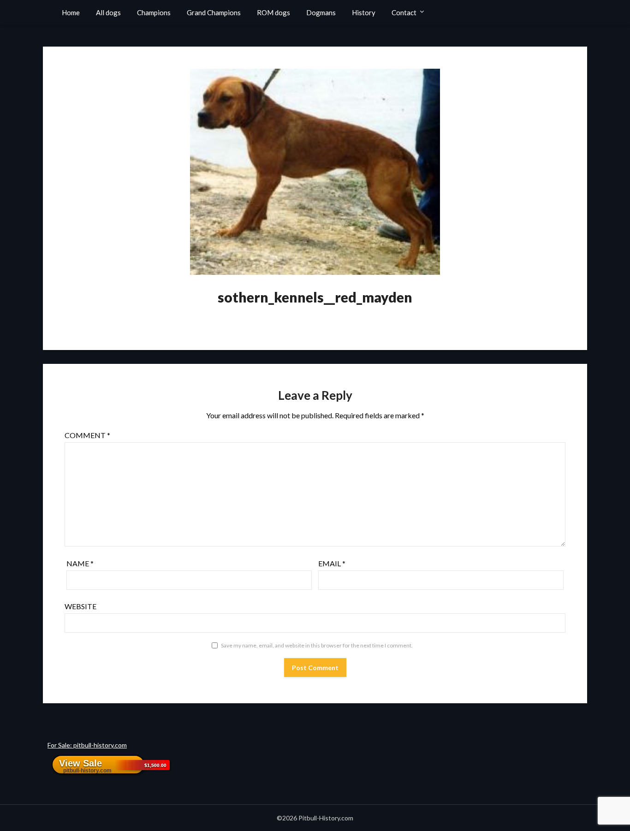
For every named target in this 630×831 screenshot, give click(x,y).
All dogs (108, 12)
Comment (87, 435)
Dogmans (321, 12)
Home (71, 12)
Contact (404, 12)
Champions (154, 12)
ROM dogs (273, 12)
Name (80, 563)
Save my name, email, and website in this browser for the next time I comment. (317, 645)
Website (80, 606)
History (363, 12)
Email (331, 563)
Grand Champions (214, 12)
